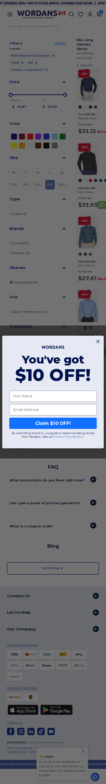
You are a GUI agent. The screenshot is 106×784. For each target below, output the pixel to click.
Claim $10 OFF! (53, 423)
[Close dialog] (98, 342)
